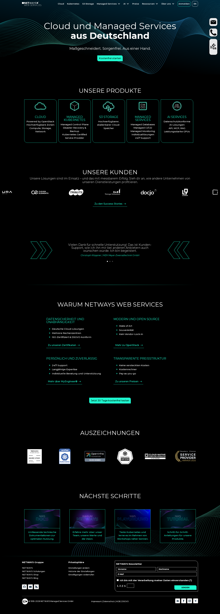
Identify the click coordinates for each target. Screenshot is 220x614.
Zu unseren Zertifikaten (62, 345)
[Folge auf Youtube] (30, 586)
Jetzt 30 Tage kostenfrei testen (110, 400)
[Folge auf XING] (195, 600)
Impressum (96, 601)
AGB (118, 601)
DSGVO (125, 601)
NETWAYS (27, 568)
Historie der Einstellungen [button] (81, 571)
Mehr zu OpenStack (127, 345)
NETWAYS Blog (30, 578)
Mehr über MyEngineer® (62, 381)
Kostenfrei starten (110, 58)
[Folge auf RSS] (36, 586)
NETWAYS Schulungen (33, 571)
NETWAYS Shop (30, 574)
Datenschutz (109, 601)
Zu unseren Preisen (126, 381)
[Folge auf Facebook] (183, 600)
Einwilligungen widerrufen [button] (81, 574)
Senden (185, 587)
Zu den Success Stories (108, 203)
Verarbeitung (146, 580)
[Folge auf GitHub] (24, 586)
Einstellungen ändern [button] (78, 568)
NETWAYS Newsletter (129, 563)
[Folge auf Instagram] (189, 600)
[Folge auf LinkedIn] (177, 600)
